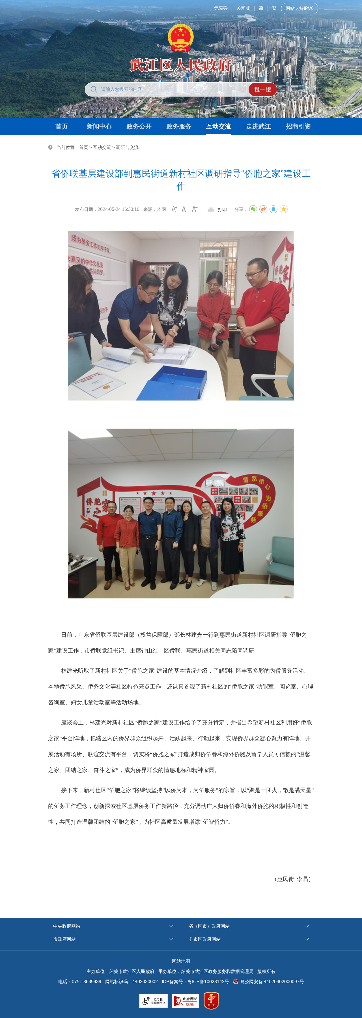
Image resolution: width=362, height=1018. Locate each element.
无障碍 (221, 8)
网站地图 (181, 961)
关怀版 (243, 8)
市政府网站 (64, 939)
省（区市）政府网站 (209, 926)
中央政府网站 (66, 926)
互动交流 (102, 147)
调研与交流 (127, 147)
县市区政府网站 (205, 939)
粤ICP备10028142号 (208, 981)
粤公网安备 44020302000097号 (272, 981)
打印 (222, 209)
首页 (83, 147)
